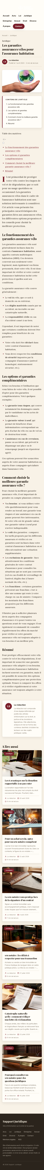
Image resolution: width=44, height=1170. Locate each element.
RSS (19, 1139)
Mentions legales (9, 1139)
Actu (14, 16)
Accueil (6, 16)
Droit (25, 21)
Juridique (28, 16)
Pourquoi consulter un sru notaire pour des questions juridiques (16, 1077)
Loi (20, 16)
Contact (18, 26)
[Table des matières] (22, 139)
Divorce (33, 21)
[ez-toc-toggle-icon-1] (22, 141)
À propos (6, 26)
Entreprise (7, 21)
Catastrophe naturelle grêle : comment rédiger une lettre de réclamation (18, 1016)
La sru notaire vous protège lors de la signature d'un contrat (21, 898)
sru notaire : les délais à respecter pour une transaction (21, 957)
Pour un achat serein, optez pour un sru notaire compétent (20, 840)
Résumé (11, 123)
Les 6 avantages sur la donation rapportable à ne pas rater (21, 782)
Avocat (17, 21)
